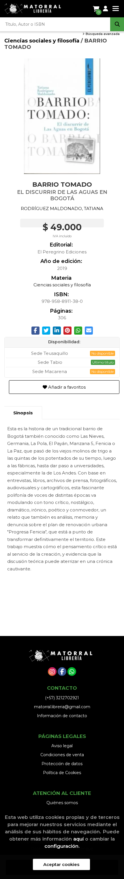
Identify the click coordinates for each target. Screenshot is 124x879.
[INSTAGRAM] (52, 671)
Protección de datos (62, 763)
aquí (78, 839)
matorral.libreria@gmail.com (62, 706)
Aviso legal (62, 745)
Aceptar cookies (61, 864)
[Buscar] (117, 24)
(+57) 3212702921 (62, 697)
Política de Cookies (62, 772)
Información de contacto (62, 715)
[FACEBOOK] (62, 671)
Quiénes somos (62, 802)
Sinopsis (23, 413)
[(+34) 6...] (71, 671)
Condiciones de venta (62, 754)
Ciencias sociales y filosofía (42, 40)
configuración (61, 846)
